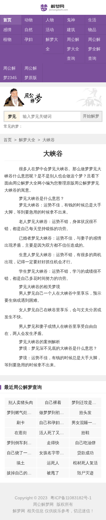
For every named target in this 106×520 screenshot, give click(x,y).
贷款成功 (85, 452)
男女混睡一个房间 (86, 422)
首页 (7, 19)
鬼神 (71, 19)
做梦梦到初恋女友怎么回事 (54, 412)
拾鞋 (85, 432)
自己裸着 (53, 402)
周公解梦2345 (10, 73)
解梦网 (19, 510)
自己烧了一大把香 (22, 452)
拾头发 (85, 412)
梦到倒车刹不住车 (22, 442)
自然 (28, 29)
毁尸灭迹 (85, 473)
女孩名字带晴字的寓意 (54, 452)
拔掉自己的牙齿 (21, 473)
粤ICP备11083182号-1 (71, 497)
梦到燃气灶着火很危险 (22, 412)
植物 (7, 39)
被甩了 (53, 473)
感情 (7, 29)
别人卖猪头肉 (20, 402)
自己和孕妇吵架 (53, 422)
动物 (28, 19)
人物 (50, 19)
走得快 (53, 442)
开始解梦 (91, 116)
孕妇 (28, 39)
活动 (50, 29)
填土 (20, 462)
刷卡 (20, 422)
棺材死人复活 (85, 462)
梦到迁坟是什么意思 (86, 402)
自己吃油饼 (85, 442)
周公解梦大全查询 (73, 49)
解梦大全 (52, 44)
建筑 (71, 29)
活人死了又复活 (53, 432)
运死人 (53, 462)
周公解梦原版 (30, 73)
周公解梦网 (43, 504)
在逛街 (20, 432)
